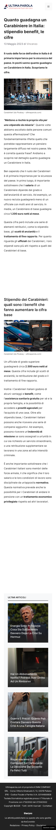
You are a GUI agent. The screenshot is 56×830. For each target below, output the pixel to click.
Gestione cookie (49, 828)
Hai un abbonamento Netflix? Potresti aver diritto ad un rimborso (27, 677)
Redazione (15, 825)
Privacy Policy (28, 825)
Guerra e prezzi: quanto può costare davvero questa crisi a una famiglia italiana (28, 722)
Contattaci (47, 806)
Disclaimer (41, 825)
